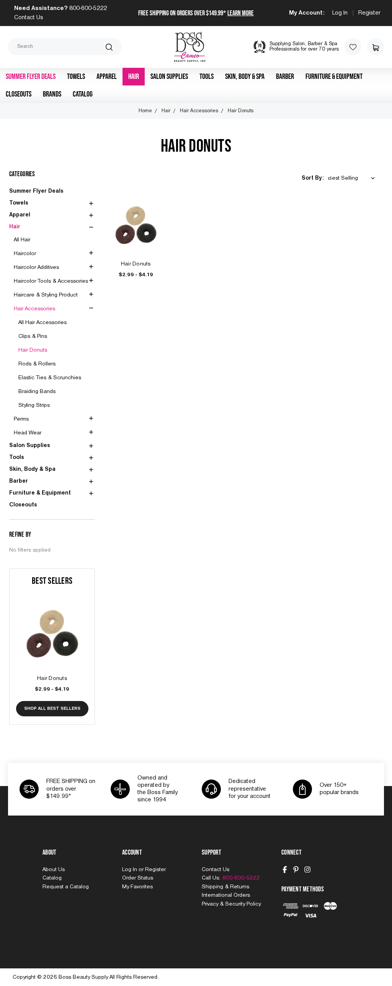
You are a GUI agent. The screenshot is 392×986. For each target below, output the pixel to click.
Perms (21, 419)
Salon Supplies (169, 76)
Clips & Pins (32, 336)
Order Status (137, 878)
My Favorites (137, 886)
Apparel (106, 76)
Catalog (83, 94)
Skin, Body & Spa (245, 76)
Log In (340, 13)
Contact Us (28, 17)
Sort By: (312, 178)
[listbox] (353, 178)
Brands (52, 94)
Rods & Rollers (37, 364)
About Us (53, 869)
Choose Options (52, 642)
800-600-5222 (88, 8)
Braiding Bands (37, 391)
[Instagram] (307, 869)
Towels (76, 76)
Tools (206, 76)
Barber (285, 76)
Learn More (240, 13)
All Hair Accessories (42, 322)
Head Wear (27, 433)
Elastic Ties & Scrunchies (49, 377)
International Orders (226, 895)
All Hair (22, 239)
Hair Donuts (32, 350)
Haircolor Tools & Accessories (51, 281)
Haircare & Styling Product (46, 295)
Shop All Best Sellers (52, 709)
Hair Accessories (34, 308)
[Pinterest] (295, 869)
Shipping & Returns (225, 886)
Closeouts (18, 94)
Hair (133, 76)
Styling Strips (34, 405)
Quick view (52, 625)
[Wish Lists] (353, 46)
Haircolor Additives (36, 267)
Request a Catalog (65, 886)
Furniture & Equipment (334, 76)
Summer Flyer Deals (31, 76)
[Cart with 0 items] (375, 46)
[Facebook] (284, 869)
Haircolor (25, 253)
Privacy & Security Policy (231, 904)
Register (369, 13)
